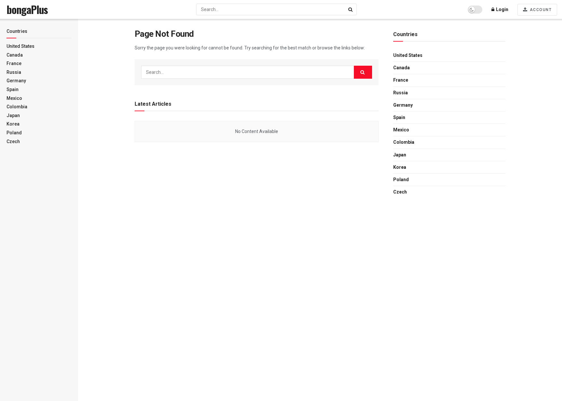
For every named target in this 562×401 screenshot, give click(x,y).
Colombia (17, 106)
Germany (16, 80)
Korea (13, 124)
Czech (13, 141)
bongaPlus (27, 9)
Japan (13, 115)
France (14, 63)
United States (20, 46)
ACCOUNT (540, 9)
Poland (14, 132)
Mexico (14, 98)
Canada (15, 55)
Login (501, 9)
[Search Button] (351, 9)
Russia (14, 72)
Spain (13, 89)
